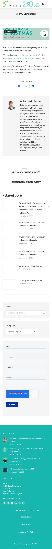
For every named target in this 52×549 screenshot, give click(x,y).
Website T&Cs (26, 524)
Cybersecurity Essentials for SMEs (22, 469)
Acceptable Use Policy (26, 532)
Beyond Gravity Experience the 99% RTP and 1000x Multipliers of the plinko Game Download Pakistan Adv (34, 208)
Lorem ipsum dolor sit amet (30, 266)
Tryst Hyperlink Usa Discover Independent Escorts (32, 224)
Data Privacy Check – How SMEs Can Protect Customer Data (26, 449)
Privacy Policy (26, 517)
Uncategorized (10, 31)
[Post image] (9, 207)
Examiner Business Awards (22, 58)
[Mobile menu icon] (47, 4)
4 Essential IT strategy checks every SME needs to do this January (28, 460)
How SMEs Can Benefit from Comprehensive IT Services (27, 439)
